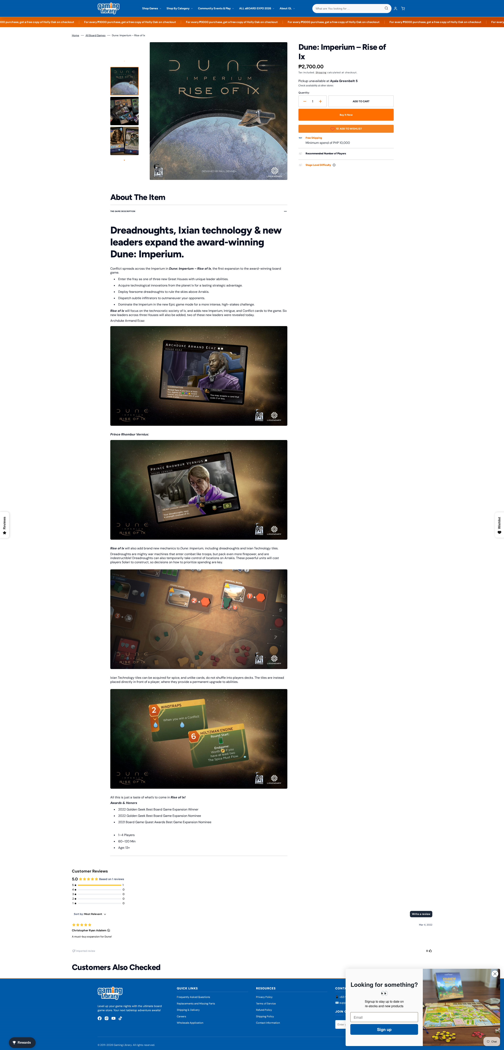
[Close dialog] (495, 973)
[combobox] (352, 8)
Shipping (321, 72)
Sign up (384, 1029)
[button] (403, 8)
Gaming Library (123, 1045)
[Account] (395, 8)
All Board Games (96, 35)
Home (75, 35)
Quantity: (304, 92)
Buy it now (346, 114)
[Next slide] (124, 161)
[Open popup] (334, 165)
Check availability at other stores (315, 85)
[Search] (386, 8)
